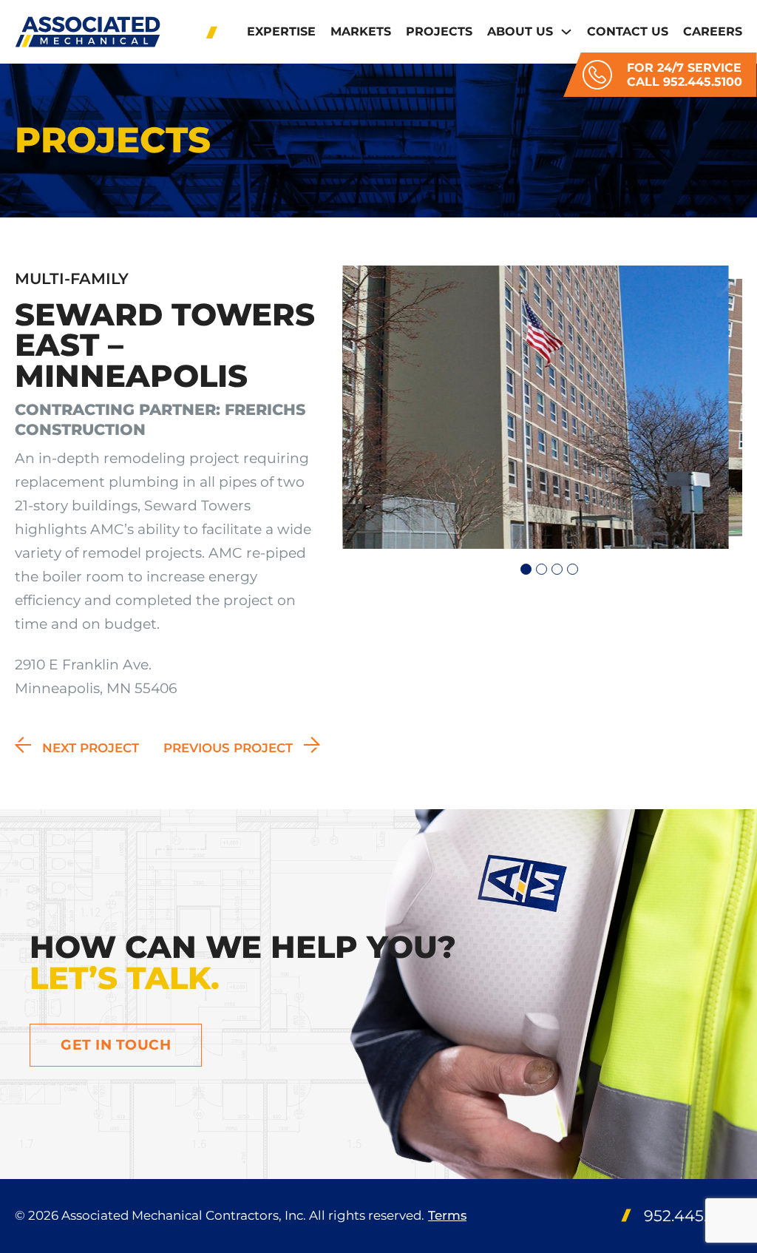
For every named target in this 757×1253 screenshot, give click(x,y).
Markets (360, 31)
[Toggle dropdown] (566, 32)
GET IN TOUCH (116, 1044)
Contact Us (627, 31)
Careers (712, 31)
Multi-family (72, 278)
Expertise (281, 31)
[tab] (526, 569)
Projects (439, 31)
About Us (520, 31)
